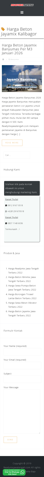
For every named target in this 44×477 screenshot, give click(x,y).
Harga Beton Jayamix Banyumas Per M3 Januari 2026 (19, 49)
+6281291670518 (15, 211)
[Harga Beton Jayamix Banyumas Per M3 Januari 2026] (22, 78)
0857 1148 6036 (15, 223)
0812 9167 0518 (15, 205)
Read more (12, 143)
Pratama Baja (28, 471)
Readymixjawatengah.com (17, 467)
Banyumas (15, 59)
